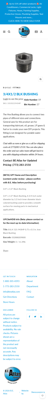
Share (5, 250)
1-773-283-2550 (11, 286)
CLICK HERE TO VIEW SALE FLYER (24, 21)
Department (32, 286)
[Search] (9, 32)
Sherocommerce (38, 392)
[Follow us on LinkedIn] (41, 317)
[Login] (41, 32)
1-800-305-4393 (11, 281)
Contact (30, 297)
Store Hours (8, 302)
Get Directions (10, 297)
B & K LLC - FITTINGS (11, 88)
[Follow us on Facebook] (29, 317)
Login (5, 99)
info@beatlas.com (11, 291)
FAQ (29, 291)
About (30, 281)
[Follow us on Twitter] (35, 317)
